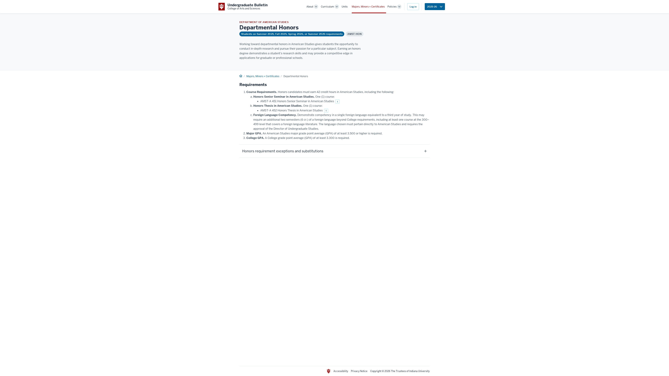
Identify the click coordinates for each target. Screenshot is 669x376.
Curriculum (327, 6)
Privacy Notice (359, 371)
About (309, 6)
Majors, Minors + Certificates (368, 6)
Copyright (375, 371)
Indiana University (419, 371)
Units (345, 6)
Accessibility (340, 371)
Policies (392, 6)
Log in (413, 6)
